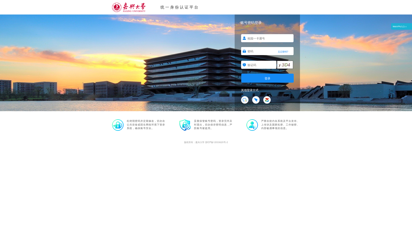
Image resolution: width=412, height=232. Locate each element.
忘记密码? (283, 51)
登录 (267, 78)
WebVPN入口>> (400, 26)
